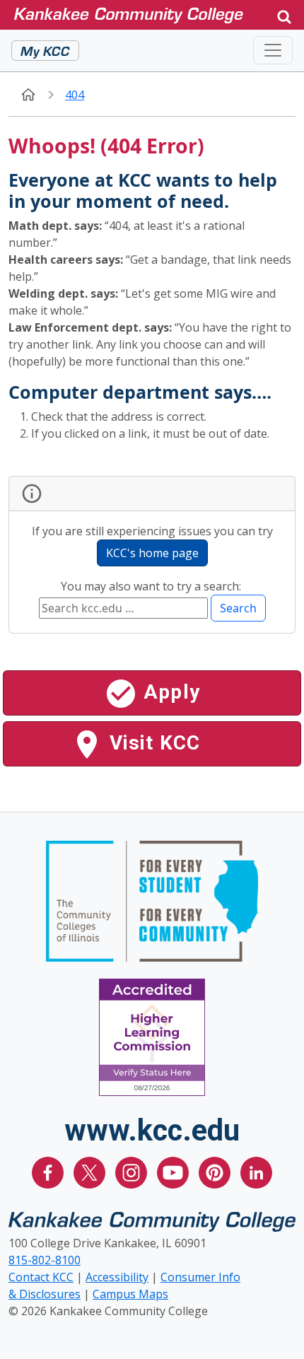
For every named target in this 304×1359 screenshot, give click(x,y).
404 (74, 95)
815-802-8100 (44, 1260)
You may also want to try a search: (152, 586)
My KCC (45, 50)
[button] (284, 15)
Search (238, 608)
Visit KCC (152, 742)
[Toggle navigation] (273, 50)
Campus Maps (130, 1294)
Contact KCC (41, 1277)
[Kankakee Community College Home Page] (139, 14)
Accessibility (117, 1277)
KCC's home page (152, 553)
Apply (169, 692)
